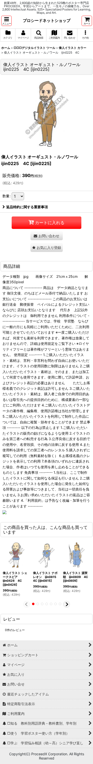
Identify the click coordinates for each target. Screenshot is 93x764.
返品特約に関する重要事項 (27, 207)
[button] (6, 21)
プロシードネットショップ (46, 20)
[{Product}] (46, 113)
